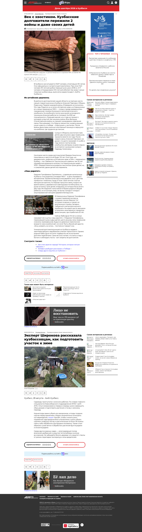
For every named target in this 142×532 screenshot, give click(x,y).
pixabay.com (42, 74)
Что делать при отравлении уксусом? (102, 90)
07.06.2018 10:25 (28, 14)
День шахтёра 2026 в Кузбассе (71, 8)
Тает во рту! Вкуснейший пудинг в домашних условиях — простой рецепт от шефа (105, 110)
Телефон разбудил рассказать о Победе (54, 249)
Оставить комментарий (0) (71, 258)
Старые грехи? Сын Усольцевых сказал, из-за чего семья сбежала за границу (106, 358)
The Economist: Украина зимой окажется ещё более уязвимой (104, 159)
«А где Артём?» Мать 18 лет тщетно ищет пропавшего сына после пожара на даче (105, 351)
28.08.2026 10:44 (29, 332)
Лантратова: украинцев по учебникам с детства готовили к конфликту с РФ (102, 59)
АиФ (36, 388)
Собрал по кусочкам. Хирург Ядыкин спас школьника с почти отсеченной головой (106, 129)
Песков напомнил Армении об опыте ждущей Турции (106, 146)
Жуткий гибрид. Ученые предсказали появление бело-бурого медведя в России (106, 104)
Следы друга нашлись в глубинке (51, 251)
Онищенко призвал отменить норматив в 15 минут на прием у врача (104, 166)
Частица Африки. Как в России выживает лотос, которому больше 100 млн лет (105, 345)
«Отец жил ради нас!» (39, 299)
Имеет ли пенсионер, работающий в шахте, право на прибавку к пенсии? (42, 295)
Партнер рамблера (56, 524)
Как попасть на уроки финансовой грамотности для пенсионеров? (42, 288)
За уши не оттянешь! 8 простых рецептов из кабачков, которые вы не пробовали (106, 364)
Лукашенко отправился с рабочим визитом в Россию (102, 67)
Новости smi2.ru (30, 326)
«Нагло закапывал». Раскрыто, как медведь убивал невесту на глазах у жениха (106, 338)
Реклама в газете (66, 496)
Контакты (42, 496)
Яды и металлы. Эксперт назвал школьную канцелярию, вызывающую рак (104, 116)
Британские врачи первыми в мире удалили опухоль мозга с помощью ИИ (102, 82)
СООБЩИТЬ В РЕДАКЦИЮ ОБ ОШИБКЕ (50, 498)
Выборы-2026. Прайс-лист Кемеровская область (88, 496)
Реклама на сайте (53, 496)
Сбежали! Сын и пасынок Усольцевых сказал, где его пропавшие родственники (106, 370)
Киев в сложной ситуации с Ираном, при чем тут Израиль (106, 172)
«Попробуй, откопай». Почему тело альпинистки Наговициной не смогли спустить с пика (105, 135)
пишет (51, 417)
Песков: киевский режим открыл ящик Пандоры (104, 152)
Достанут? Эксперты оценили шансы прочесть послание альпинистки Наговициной (106, 123)
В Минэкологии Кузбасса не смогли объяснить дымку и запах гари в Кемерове (102, 74)
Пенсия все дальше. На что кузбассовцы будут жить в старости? (71, 288)
